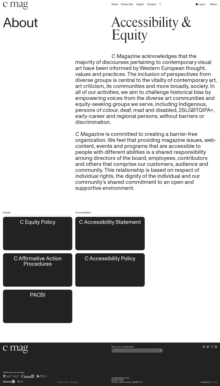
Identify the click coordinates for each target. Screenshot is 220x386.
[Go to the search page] (160, 4)
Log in (202, 4)
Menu (214, 4)
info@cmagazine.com (120, 378)
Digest (140, 4)
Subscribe (127, 4)
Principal (213, 382)
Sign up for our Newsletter (122, 347)
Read (114, 4)
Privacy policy (63, 382)
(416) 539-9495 (117, 380)
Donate (151, 4)
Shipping (74, 382)
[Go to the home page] (15, 349)
